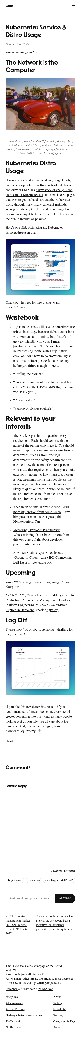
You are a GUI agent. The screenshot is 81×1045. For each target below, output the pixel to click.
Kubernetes (33, 880)
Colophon (12, 989)
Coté (9, 6)
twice (53, 610)
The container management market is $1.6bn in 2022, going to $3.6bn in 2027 (18, 925)
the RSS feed (45, 989)
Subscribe (65, 898)
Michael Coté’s (24, 966)
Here (55, 366)
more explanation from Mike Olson (37, 512)
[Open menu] (73, 6)
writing (41, 983)
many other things (26, 979)
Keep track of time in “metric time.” (37, 507)
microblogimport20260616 (59, 880)
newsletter (69, 871)
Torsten (68, 185)
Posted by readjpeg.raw (49, 153)
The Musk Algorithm (27, 436)
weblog (31, 983)
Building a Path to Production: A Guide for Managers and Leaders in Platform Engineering (40, 600)
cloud (19, 880)
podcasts (55, 983)
